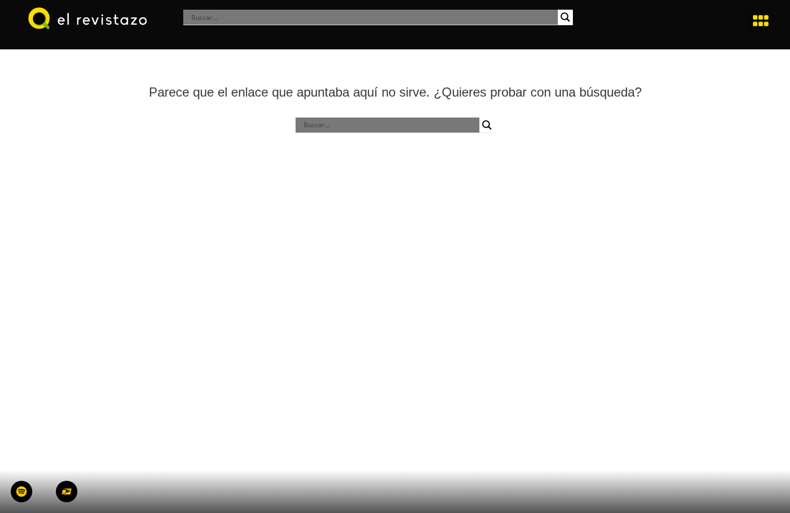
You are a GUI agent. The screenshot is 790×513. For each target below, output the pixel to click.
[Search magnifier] (565, 17)
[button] (761, 21)
